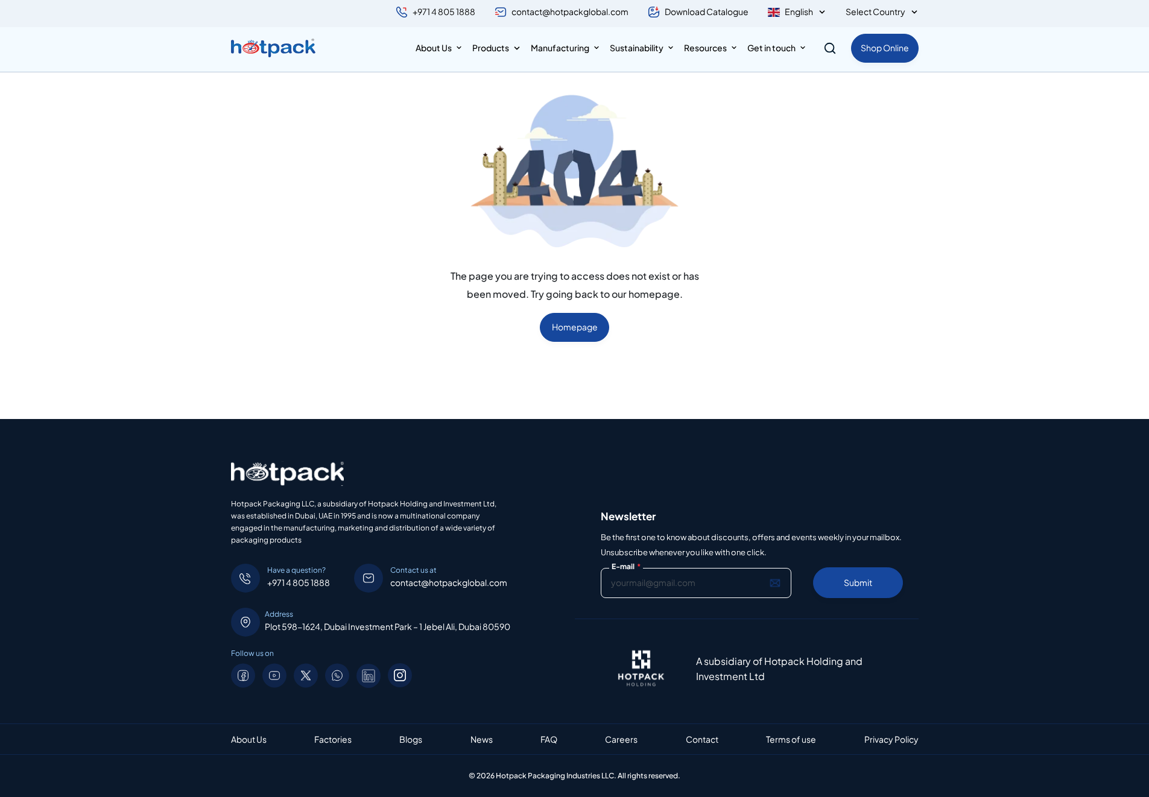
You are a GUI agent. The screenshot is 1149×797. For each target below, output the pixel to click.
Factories (333, 739)
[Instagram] (400, 675)
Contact (702, 739)
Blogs (410, 739)
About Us (434, 47)
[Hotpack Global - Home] (273, 48)
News (481, 739)
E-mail (626, 566)
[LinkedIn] (368, 675)
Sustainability (636, 47)
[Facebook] (243, 675)
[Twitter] (306, 675)
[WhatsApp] (337, 675)
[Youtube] (274, 675)
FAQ (548, 739)
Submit (858, 582)
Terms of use (791, 739)
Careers (621, 739)
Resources (705, 47)
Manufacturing (560, 47)
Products (490, 47)
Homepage (575, 326)
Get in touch (771, 47)
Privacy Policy (891, 739)
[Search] (830, 48)
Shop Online (885, 47)
